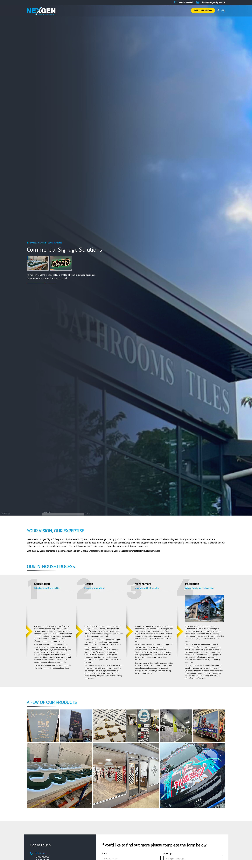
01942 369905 (42, 857)
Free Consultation (203, 10)
